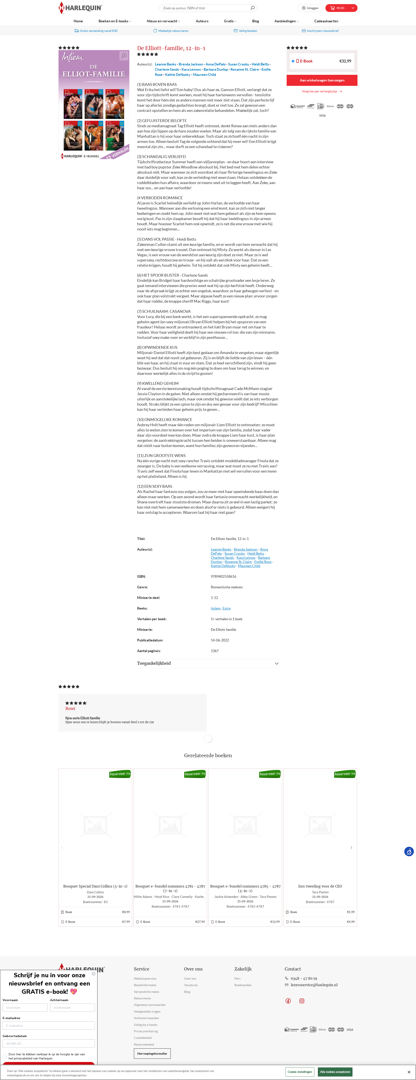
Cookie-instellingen (300, 1071)
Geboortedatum (15, 1036)
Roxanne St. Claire (245, 69)
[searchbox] (208, 8)
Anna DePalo (216, 64)
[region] (208, 1072)
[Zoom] (123, 55)
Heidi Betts (260, 64)
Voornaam (10, 1000)
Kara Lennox (191, 69)
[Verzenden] (252, 8)
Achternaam (59, 1000)
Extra (227, 608)
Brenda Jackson (191, 64)
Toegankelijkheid (154, 664)
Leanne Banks (165, 64)
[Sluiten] (409, 1072)
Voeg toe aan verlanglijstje (320, 91)
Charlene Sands (167, 69)
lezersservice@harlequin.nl (314, 985)
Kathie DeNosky (177, 75)
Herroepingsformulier (152, 1053)
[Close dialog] (93, 974)
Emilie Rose (262, 562)
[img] (75, 703)
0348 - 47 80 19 (304, 978)
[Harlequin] (80, 8)
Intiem (216, 608)
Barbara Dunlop (216, 69)
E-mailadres (11, 1018)
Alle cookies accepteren (335, 1071)
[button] (69, 48)
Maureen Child (204, 75)
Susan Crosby (238, 64)
